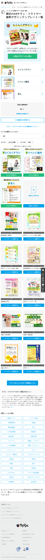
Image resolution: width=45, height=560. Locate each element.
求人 (20, 94)
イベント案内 (23, 82)
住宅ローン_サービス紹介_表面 (9, 268)
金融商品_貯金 (5, 301)
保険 (11, 468)
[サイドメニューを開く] (2, 3)
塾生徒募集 (11, 427)
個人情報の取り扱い (27, 537)
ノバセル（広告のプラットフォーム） (10, 508)
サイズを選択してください (9, 131)
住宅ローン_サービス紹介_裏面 (32, 235)
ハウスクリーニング (34, 454)
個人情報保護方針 (6, 537)
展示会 (11, 477)
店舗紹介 (33, 432)
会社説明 (33, 482)
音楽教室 (11, 482)
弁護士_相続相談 (28, 334)
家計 (21, 109)
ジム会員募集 (11, 445)
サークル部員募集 (33, 473)
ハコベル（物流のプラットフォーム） (10, 511)
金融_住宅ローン (5, 368)
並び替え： (4, 142)
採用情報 (24, 530)
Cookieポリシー (26, 540)
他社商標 (4, 544)
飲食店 (11, 459)
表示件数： (23, 142)
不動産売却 (11, 422)
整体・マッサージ (33, 445)
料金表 (34, 468)
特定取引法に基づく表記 (28, 534)
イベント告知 (34, 418)
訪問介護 (33, 436)
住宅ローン (26, 368)
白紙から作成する (34, 206)
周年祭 (34, 459)
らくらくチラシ (24, 69)
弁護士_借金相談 (5, 334)
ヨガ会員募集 (11, 432)
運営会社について (6, 530)
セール (34, 450)
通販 (11, 463)
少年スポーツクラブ (34, 477)
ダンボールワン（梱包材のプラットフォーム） (13, 514)
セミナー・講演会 (11, 454)
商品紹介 (11, 436)
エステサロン (11, 473)
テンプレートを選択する (11, 239)
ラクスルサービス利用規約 (8, 534)
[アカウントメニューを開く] (43, 3)
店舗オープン (11, 418)
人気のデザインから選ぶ (22, 56)
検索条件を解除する (22, 114)
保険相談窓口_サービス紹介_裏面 (32, 268)
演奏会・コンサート (34, 441)
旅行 (33, 463)
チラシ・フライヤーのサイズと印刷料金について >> (22, 126)
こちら (12, 407)
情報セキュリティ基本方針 (8, 540)
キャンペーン (11, 450)
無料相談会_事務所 (6, 235)
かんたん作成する (11, 175)
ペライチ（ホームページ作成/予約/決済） (11, 518)
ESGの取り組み (26, 544)
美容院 (34, 422)
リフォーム (11, 441)
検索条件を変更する (23, 120)
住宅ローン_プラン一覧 (29, 301)
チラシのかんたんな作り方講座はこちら (22, 383)
